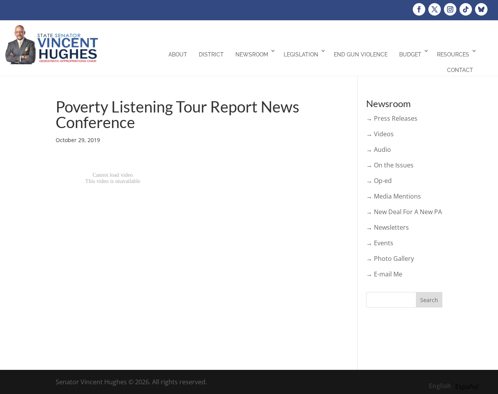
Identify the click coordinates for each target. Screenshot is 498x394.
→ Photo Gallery (390, 258)
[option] (466, 386)
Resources (453, 54)
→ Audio (378, 149)
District (211, 54)
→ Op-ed (379, 180)
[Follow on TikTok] (465, 9)
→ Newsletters (387, 227)
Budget (410, 54)
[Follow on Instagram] (450, 9)
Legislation (301, 54)
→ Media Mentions (393, 196)
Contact (460, 70)
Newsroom (251, 54)
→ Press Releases (391, 118)
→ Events (379, 243)
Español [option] (467, 386)
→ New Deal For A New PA (404, 212)
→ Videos (380, 134)
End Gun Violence (361, 54)
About (177, 54)
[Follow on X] (434, 9)
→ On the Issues (390, 165)
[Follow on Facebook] (419, 9)
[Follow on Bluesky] (481, 9)
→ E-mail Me (384, 274)
